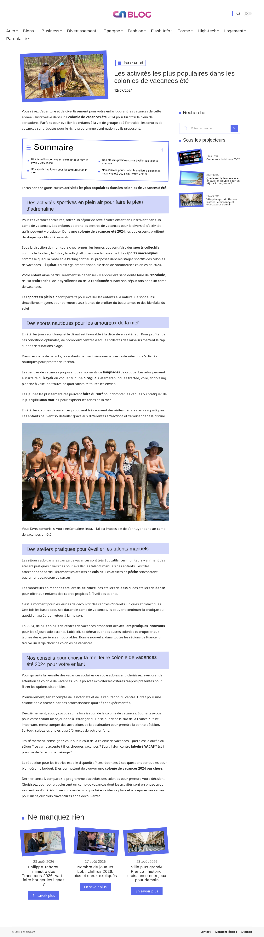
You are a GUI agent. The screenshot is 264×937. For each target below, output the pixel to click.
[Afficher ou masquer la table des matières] (119, 149)
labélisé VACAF (143, 746)
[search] (238, 14)
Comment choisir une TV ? (223, 159)
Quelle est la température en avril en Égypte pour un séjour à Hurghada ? (223, 181)
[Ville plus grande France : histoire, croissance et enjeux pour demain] (146, 841)
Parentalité (133, 63)
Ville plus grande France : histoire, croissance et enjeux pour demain (146, 873)
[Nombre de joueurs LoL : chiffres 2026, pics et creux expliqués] (96, 841)
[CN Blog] (132, 13)
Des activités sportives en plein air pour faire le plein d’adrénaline (59, 160)
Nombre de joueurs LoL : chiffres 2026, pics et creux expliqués (95, 871)
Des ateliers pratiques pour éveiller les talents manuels (130, 161)
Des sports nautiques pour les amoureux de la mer (59, 170)
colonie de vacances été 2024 (101, 231)
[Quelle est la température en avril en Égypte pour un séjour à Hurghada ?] (191, 179)
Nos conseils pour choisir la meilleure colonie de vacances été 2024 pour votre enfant (131, 172)
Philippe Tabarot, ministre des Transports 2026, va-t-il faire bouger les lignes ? (44, 875)
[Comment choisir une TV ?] (190, 157)
